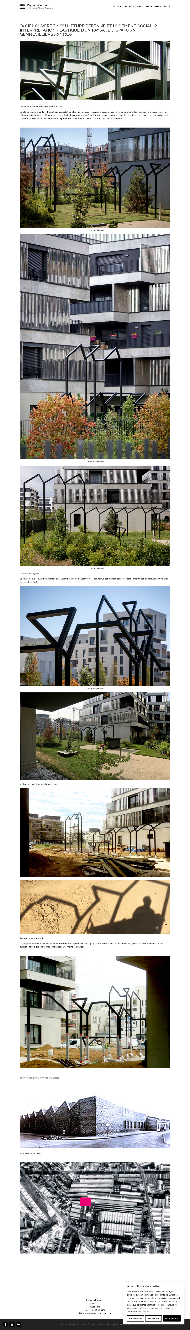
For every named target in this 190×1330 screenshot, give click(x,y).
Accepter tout (171, 1318)
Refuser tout (154, 1318)
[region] (153, 1303)
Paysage (129, 6)
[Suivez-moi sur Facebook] (5, 1324)
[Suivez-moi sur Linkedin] (18, 1324)
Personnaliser (135, 1318)
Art (139, 6)
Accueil (117, 6)
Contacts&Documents (157, 6)
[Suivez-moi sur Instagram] (12, 1324)
